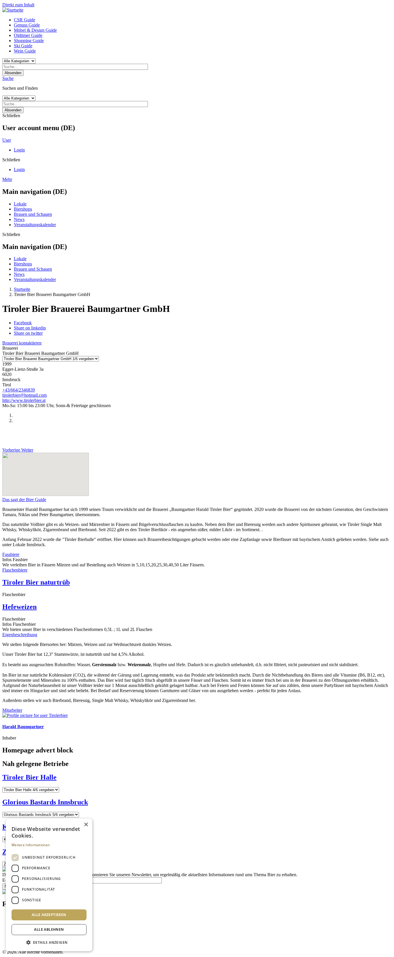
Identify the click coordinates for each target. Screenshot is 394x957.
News (19, 219)
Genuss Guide (27, 25)
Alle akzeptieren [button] (49, 914)
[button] (49, 942)
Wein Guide (25, 50)
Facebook (23, 322)
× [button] (86, 825)
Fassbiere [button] (10, 554)
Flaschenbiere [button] (14, 570)
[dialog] (49, 885)
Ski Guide (23, 45)
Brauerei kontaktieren (22, 342)
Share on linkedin (30, 327)
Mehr (7, 179)
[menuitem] (203, 20)
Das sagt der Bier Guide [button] (24, 499)
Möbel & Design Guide (35, 30)
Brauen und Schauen (33, 214)
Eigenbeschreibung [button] (19, 634)
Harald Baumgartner (23, 726)
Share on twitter (28, 333)
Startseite (22, 289)
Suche (8, 78)
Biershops (23, 209)
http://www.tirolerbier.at (24, 400)
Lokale (20, 203)
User (6, 140)
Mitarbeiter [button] (12, 710)
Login (19, 149)
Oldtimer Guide (28, 35)
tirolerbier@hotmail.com (24, 395)
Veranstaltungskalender (35, 224)
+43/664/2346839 (18, 389)
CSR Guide (24, 19)
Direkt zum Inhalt (18, 4)
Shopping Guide (29, 40)
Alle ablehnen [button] (49, 929)
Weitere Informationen (31, 844)
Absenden (13, 73)
